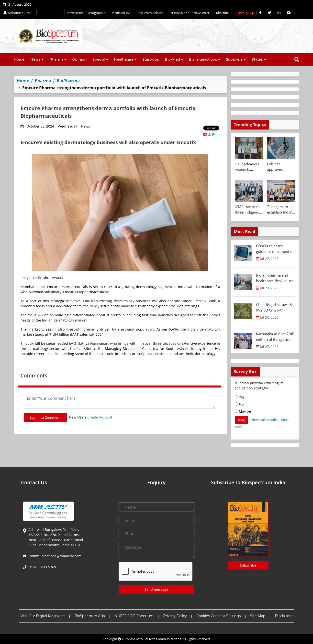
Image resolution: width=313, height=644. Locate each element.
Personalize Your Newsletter (188, 13)
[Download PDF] (209, 134)
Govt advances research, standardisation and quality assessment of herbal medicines (248, 166)
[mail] (205, 134)
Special (98, 59)
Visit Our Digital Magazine (43, 616)
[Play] (213, 134)
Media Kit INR (121, 13)
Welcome (19, 13)
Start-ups (150, 59)
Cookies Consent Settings (218, 616)
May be (244, 411)
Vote (241, 420)
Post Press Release (149, 13)
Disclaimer (284, 616)
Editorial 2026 (50, 13)
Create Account (99, 417)
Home (19, 59)
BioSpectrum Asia (89, 616)
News (35, 59)
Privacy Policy (175, 616)
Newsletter (75, 13)
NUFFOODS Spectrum (134, 616)
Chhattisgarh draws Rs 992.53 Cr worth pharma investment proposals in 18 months (276, 307)
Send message (156, 589)
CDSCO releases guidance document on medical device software (275, 248)
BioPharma (68, 80)
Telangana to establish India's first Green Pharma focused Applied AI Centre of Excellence (280, 209)
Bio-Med (172, 59)
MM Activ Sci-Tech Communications (155, 639)
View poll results (264, 419)
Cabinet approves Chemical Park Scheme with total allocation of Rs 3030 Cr (279, 166)
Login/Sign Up (244, 13)
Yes (241, 397)
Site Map (257, 616)
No (241, 404)
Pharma (56, 59)
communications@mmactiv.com (54, 556)
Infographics (97, 13)
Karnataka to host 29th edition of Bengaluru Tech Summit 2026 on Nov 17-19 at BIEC (275, 336)
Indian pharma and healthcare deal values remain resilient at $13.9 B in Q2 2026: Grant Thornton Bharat (275, 278)
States (257, 59)
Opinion (79, 59)
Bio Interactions (203, 59)
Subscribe (221, 13)
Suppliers (234, 59)
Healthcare (124, 59)
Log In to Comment (45, 417)
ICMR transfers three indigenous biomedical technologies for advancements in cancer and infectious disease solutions (249, 209)
